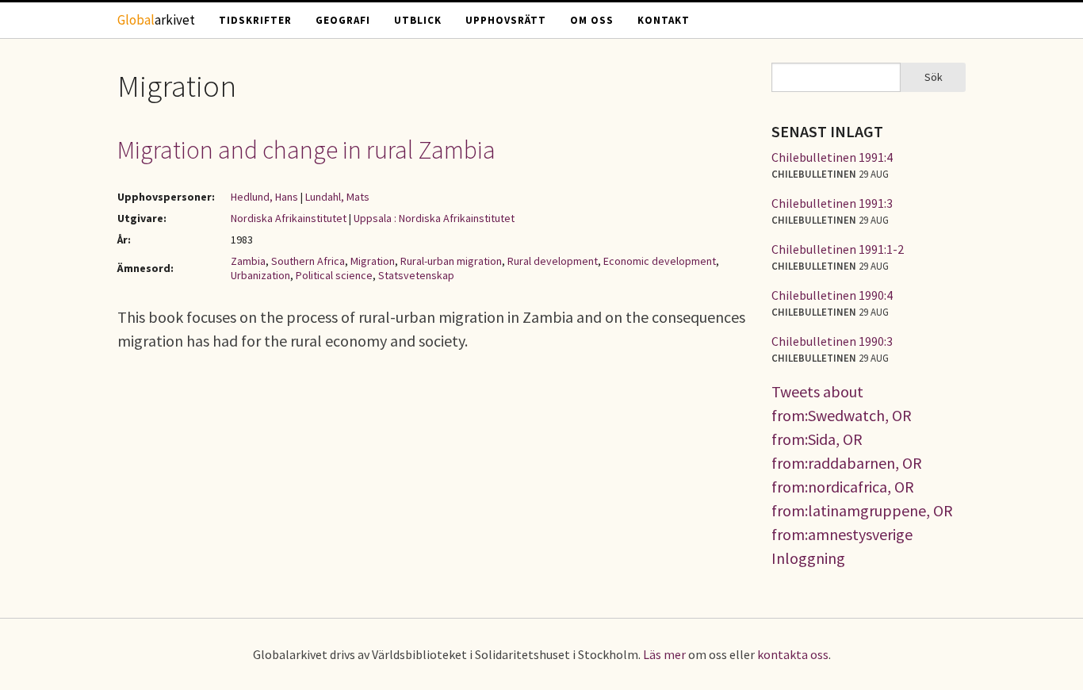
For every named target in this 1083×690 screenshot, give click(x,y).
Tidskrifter (255, 20)
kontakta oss (793, 654)
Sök (933, 77)
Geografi (343, 20)
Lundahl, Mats (337, 197)
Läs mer (664, 654)
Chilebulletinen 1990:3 (832, 341)
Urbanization (260, 275)
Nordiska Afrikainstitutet (288, 218)
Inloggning (808, 558)
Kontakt (663, 20)
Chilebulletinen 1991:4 (832, 157)
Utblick (418, 20)
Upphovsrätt (505, 20)
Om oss (592, 20)
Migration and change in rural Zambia (306, 150)
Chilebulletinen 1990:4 (832, 295)
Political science (334, 275)
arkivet (156, 20)
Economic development (659, 261)
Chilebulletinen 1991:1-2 (837, 249)
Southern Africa (308, 261)
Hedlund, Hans (264, 197)
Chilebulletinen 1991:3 (832, 203)
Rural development (552, 261)
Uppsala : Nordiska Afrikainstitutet (434, 218)
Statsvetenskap (416, 275)
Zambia (248, 261)
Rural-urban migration (451, 261)
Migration (372, 261)
